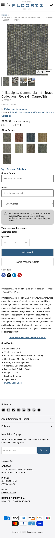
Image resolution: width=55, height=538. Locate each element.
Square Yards (8, 173)
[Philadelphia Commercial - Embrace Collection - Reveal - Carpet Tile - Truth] (42, 148)
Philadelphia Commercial (15, 109)
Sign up (43, 450)
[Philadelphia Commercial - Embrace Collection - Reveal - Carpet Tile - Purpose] (42, 137)
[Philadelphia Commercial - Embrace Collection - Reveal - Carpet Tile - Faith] (18, 137)
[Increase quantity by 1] (26, 242)
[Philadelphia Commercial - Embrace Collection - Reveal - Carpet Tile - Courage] (6, 137)
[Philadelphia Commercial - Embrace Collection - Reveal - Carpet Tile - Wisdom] (6, 159)
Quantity (5, 237)
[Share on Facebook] (3, 275)
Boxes (4, 187)
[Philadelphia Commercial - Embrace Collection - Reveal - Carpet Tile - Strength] (30, 148)
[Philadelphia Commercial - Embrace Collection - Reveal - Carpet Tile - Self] (6, 148)
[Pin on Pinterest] (19, 275)
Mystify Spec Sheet (13, 383)
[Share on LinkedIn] (14, 275)
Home (4, 15)
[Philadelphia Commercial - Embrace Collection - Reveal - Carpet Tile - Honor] (30, 137)
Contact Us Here (8, 493)
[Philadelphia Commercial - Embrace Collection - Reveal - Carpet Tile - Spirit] (18, 148)
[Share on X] (9, 275)
